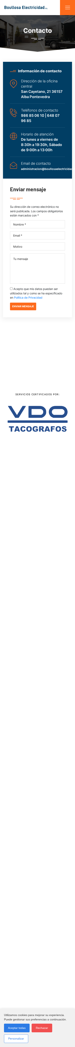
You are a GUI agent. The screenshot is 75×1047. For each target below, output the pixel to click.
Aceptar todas (17, 1027)
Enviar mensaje (23, 306)
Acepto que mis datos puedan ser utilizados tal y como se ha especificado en (36, 293)
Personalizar (16, 1038)
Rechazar (42, 1027)
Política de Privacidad (28, 297)
